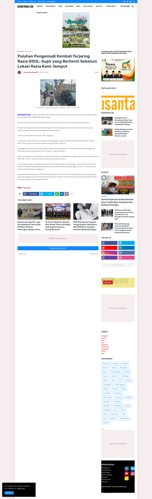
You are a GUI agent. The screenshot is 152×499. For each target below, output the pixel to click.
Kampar (105, 389)
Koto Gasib (106, 393)
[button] (128, 6)
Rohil (123, 410)
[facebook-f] (127, 469)
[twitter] (127, 1)
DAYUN (126, 372)
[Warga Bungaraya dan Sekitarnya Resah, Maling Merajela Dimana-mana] (107, 132)
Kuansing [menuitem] (69, 6)
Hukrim (103, 338)
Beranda (20, 51)
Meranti (118, 397)
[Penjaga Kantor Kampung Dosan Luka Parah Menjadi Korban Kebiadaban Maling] (107, 121)
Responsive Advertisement (58, 238)
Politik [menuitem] (99, 6)
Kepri (124, 389)
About (25, 1)
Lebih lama (93, 254)
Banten (125, 363)
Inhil (102, 340)
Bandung (106, 363)
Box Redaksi (51, 1)
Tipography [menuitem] (125, 6)
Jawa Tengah (120, 385)
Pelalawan (105, 349)
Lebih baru (22, 254)
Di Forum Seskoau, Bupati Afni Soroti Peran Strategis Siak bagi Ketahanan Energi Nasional (58, 225)
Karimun (115, 389)
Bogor (105, 372)
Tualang (105, 423)
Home (19, 1)
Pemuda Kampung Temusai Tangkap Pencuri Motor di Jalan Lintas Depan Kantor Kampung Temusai (124, 228)
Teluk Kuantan (124, 418)
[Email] (67, 194)
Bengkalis (104, 336)
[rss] (134, 1)
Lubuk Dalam (107, 397)
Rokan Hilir (114, 414)
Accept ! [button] (9, 493)
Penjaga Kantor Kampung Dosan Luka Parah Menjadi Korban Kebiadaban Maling (124, 121)
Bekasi (113, 368)
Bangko (116, 363)
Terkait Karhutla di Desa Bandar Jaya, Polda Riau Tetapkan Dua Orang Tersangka (117, 202)
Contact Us (32, 1)
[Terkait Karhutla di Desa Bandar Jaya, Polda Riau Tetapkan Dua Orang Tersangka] (118, 184)
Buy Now (108, 282)
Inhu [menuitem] (78, 6)
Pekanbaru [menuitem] (50, 6)
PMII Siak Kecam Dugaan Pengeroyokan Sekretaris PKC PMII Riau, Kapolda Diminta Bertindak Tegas (85, 225)
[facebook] (124, 1)
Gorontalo (124, 376)
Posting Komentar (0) (58, 248)
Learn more (21, 488)
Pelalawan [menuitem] (88, 6)
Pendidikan (118, 406)
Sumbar (113, 418)
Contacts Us (107, 112)
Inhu (102, 342)
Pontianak (106, 410)
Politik (103, 351)
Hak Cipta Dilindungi (119, 487)
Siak (102, 353)
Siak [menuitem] (60, 6)
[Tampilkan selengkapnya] (71, 194)
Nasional (128, 397)
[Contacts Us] (118, 100)
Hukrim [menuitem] (40, 6)
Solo (104, 418)
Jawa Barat (107, 385)
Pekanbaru (28, 51)
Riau (115, 410)
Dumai (105, 376)
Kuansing (104, 345)
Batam (105, 368)
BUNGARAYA (115, 372)
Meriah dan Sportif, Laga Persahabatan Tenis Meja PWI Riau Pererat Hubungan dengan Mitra (29, 225)
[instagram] (133, 473)
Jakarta (129, 380)
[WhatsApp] (57, 194)
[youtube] (131, 1)
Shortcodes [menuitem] (42, 13)
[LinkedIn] (62, 194)
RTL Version (42, 1)
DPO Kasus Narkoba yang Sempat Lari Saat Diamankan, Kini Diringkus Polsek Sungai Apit (124, 214)
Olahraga (106, 401)
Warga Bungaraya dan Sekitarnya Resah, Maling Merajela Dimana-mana (124, 132)
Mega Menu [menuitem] (111, 6)
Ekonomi (114, 376)
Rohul (105, 414)
